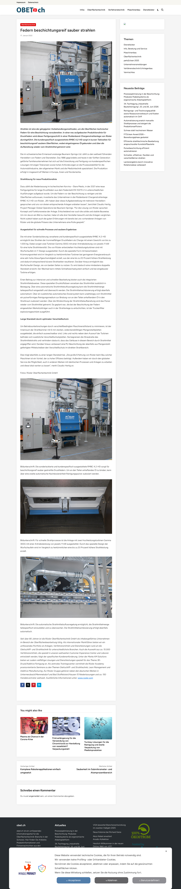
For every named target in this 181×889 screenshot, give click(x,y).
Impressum (21, 2)
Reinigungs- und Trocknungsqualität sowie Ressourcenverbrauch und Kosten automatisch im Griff (141, 113)
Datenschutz (33, 2)
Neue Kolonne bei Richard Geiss (107, 832)
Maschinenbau (133, 10)
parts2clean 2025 (131, 60)
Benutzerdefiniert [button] (150, 880)
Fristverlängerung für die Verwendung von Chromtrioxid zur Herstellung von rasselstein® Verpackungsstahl (66, 743)
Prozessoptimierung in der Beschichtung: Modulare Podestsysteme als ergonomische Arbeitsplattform (142, 97)
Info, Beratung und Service (135, 48)
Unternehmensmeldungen (135, 64)
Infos (82, 10)
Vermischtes (129, 72)
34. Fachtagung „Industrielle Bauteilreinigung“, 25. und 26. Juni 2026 (69, 847)
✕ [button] (166, 851)
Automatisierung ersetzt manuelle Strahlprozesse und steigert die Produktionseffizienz (139, 123)
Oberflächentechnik (96, 10)
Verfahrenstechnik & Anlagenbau (138, 68)
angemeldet (34, 796)
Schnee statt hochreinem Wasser (138, 130)
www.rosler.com (85, 678)
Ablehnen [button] (112, 880)
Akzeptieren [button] (74, 880)
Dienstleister (148, 10)
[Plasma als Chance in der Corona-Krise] (34, 725)
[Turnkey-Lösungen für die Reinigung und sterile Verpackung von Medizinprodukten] (98, 728)
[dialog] (90, 868)
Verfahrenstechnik (116, 10)
